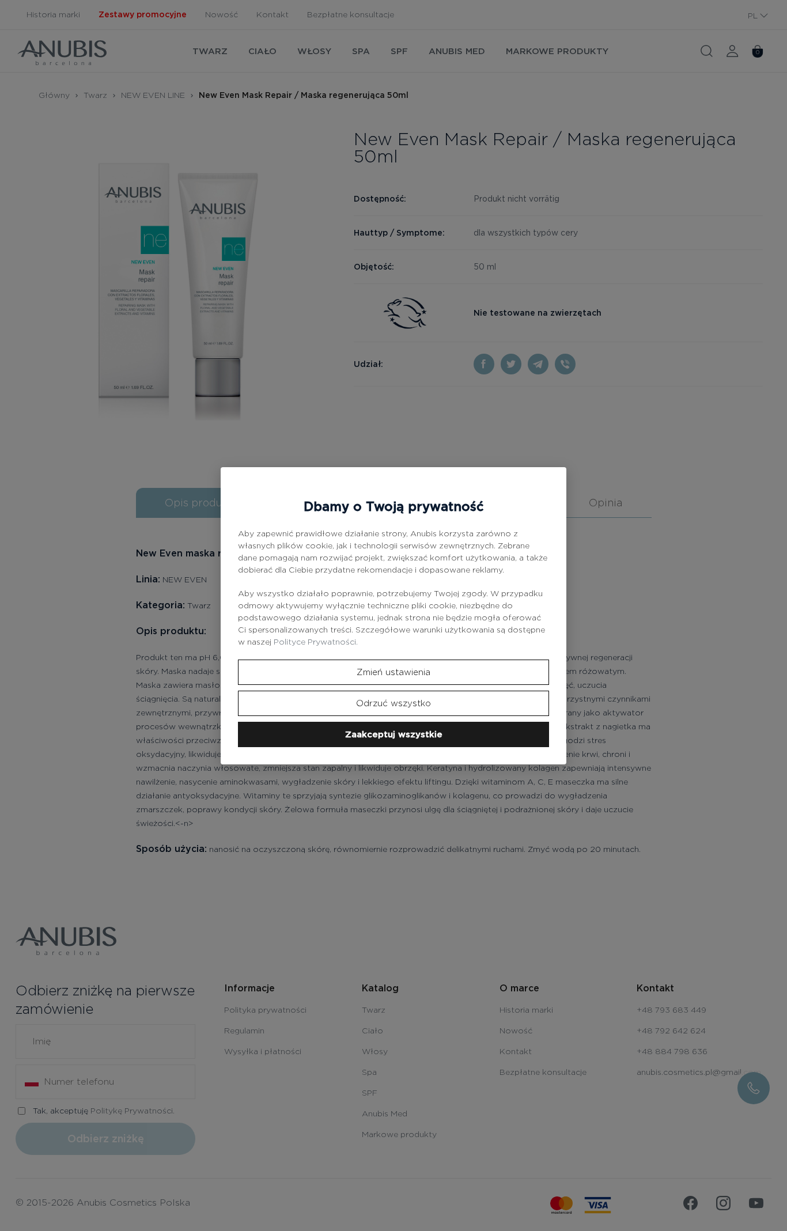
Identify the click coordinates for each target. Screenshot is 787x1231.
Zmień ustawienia (393, 672)
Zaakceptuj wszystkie (393, 734)
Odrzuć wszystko (393, 703)
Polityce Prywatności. (316, 641)
